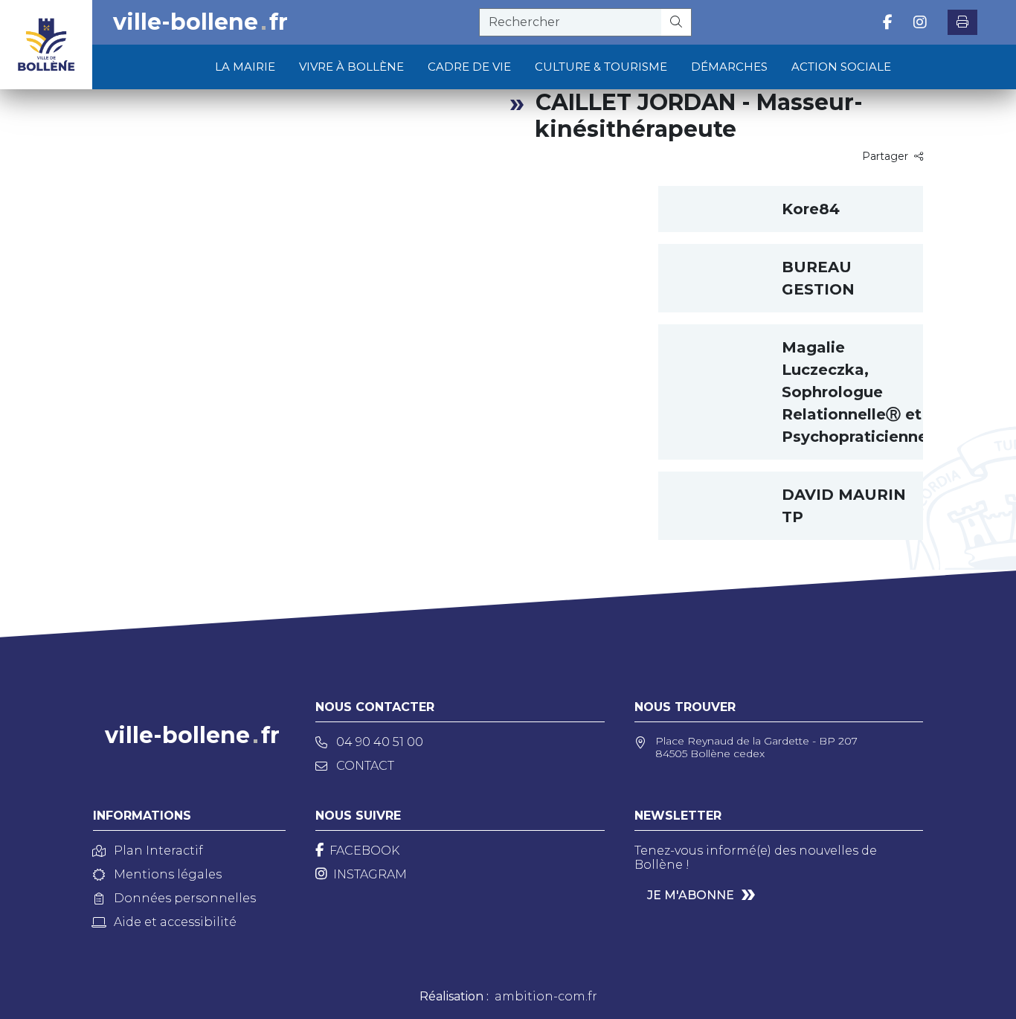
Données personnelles (185, 898)
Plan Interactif (158, 850)
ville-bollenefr (200, 22)
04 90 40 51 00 (379, 742)
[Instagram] (920, 22)
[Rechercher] (676, 22)
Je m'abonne (690, 895)
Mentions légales (168, 874)
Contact (365, 766)
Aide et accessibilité (175, 922)
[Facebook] (888, 22)
